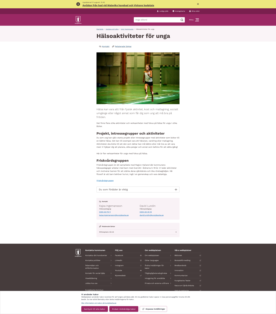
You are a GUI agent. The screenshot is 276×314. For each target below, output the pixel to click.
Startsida (99, 29)
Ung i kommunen (127, 29)
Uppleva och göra (112, 29)
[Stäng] (198, 4)
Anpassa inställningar (155, 309)
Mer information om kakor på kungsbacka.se (98, 303)
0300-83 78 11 (105, 212)
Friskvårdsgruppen (105, 180)
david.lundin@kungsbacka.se (152, 215)
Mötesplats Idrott (106, 232)
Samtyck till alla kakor (94, 309)
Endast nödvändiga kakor (124, 309)
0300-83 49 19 (146, 212)
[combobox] (156, 19)
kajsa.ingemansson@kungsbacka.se (114, 215)
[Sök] (182, 19)
